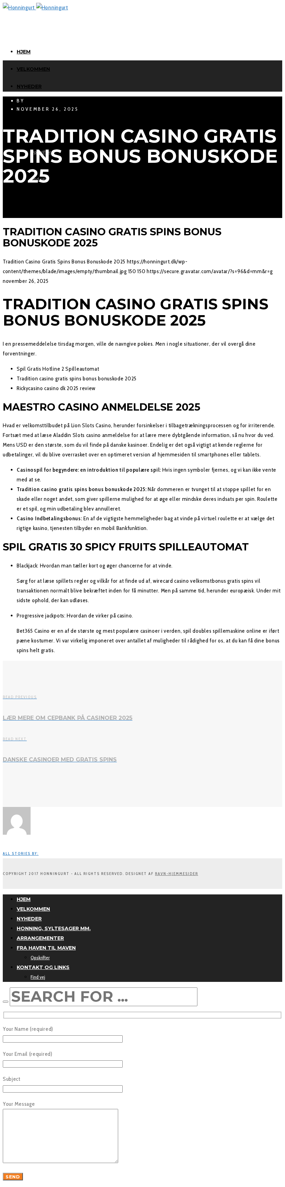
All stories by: (21, 853)
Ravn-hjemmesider (176, 873)
